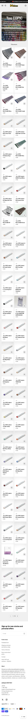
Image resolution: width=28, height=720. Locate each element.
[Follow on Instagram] (7, 700)
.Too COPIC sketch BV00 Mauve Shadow (7, 471)
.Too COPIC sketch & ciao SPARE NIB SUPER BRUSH (20, 313)
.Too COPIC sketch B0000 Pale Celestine (20, 289)
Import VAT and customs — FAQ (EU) (6, 660)
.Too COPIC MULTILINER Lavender (6, 87)
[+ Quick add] (11, 57)
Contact (3, 657)
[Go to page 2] (17, 616)
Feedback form (5, 642)
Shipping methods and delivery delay (6, 646)
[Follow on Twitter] (3, 700)
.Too (3, 61)
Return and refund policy (6, 653)
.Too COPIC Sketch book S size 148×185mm (7, 562)
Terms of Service (6, 649)
